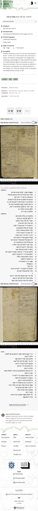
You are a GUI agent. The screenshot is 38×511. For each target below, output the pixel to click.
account (5, 79)
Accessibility (19, 490)
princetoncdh (20, 482)
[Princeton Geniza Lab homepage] (12, 465)
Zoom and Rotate (26, 123)
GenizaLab (19, 474)
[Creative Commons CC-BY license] (19, 498)
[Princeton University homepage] (19, 508)
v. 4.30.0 (19, 503)
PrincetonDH (20, 478)
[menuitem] (5, 437)
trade (15, 79)
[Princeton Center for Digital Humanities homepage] (25, 465)
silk (10, 79)
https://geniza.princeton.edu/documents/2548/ (19, 420)
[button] (7, 5)
